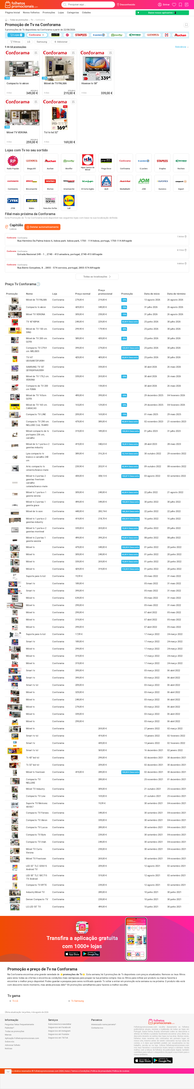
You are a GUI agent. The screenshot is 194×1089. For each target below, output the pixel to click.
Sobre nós (9, 1041)
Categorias (73, 12)
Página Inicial (12, 12)
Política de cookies (120, 1071)
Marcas (8, 1035)
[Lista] (186, 4)
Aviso (67, 1071)
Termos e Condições (80, 1071)
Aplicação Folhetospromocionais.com (22, 1038)
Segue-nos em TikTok (58, 1038)
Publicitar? (9, 1028)
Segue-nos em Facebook (59, 1027)
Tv (32, 20)
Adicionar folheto (12, 1045)
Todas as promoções (19, 20)
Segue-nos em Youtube (58, 1034)
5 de (15, 46)
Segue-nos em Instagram (59, 1031)
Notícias (8, 1048)
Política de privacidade (101, 1071)
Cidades (86, 12)
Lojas (61, 12)
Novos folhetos (31, 12)
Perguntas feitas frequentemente (19, 1024)
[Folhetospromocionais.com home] (21, 4)
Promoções (49, 12)
